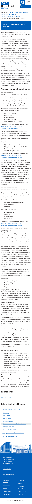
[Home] (7, 5)
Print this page (25, 7)
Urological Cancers (8, 427)
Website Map (6, 485)
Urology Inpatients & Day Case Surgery (13, 433)
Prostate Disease (8, 421)
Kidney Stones (7, 418)
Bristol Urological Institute (21, 12)
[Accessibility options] (22, 2)
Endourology (6, 415)
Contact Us (21, 483)
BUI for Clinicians (6, 397)
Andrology (6, 413)
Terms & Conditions (8, 488)
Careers (20, 494)
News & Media (22, 491)
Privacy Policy (6, 494)
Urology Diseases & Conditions (11, 16)
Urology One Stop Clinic (9, 430)
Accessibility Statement (6, 481)
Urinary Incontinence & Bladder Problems (14, 424)
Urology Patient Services (9, 14)
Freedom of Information (21, 487)
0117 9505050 (7, 469)
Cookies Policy (7, 491)
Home (11, 12)
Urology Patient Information (9, 436)
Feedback (21, 480)
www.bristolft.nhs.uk (8, 475)
